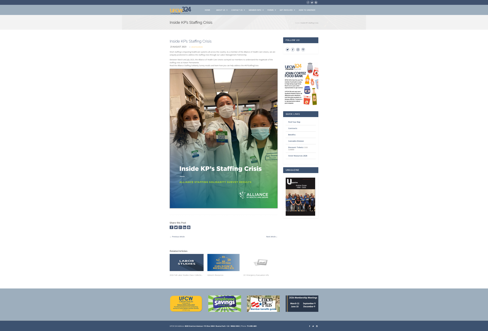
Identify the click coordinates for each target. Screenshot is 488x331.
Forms (270, 10)
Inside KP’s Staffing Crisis (191, 41)
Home (207, 10)
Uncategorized (197, 47)
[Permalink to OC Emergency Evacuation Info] (260, 262)
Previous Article (177, 236)
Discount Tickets (295, 147)
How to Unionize (307, 10)
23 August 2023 (178, 46)
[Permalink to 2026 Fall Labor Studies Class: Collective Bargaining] (187, 262)
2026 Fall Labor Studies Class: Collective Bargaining (187, 275)
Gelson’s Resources (215, 275)
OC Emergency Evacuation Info (256, 275)
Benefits (291, 134)
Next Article (271, 236)
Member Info (255, 10)
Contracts (292, 128)
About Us (220, 10)
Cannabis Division (296, 141)
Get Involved (286, 10)
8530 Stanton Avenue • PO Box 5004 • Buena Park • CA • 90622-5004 (212, 326)
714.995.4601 (252, 326)
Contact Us (237, 10)
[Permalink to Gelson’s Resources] (223, 262)
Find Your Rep (294, 122)
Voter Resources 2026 (297, 156)
